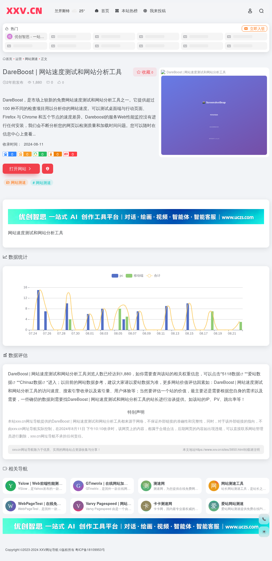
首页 (9, 58)
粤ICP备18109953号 (90, 549)
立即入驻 (257, 28)
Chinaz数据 (31, 382)
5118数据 (231, 374)
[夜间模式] (264, 531)
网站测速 (31, 58)
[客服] (264, 519)
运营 (18, 58)
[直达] (62, 482)
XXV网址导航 (48, 549)
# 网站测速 (42, 182)
